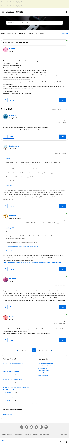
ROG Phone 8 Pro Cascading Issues (12, 379)
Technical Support (43, 375)
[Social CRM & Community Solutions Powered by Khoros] (63, 441)
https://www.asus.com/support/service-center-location (22, 246)
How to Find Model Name (45, 364)
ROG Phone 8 (7, 366)
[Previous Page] (17, 350)
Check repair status (43, 370)
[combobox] (42, 23)
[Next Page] (51, 350)
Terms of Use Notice (7, 434)
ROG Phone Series (12, 33)
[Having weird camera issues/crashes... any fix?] (66, 109)
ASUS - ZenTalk (14, 12)
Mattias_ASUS (10, 228)
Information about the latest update (12, 398)
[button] (5, 100)
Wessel (8, 158)
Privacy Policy (18, 434)
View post (9, 185)
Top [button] (4, 441)
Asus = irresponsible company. (11, 371)
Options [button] (64, 33)
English (3, 33)
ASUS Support (7, 414)
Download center (43, 373)
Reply (62, 100)
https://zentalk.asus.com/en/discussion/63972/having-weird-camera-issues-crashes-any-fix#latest (32, 262)
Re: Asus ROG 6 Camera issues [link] (36, 33)
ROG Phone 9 (7, 400)
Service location (42, 368)
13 (39, 350)
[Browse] (4, 12)
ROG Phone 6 (22, 33)
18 (46, 350)
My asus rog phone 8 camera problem (13, 364)
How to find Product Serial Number (48, 366)
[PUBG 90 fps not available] (63, 109)
